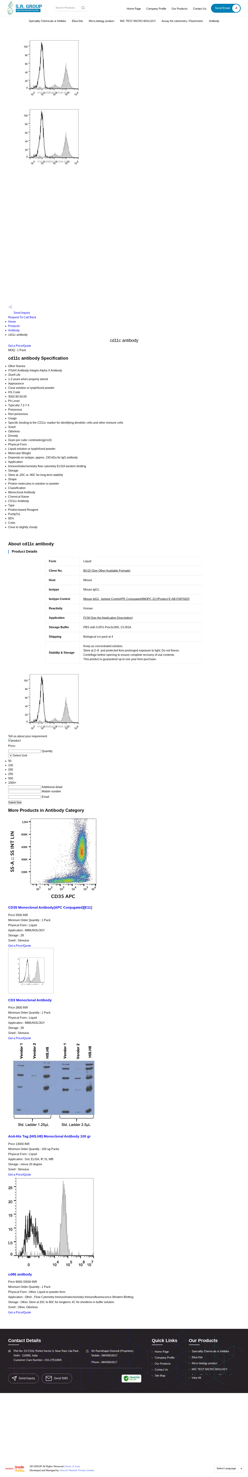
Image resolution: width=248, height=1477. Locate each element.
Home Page (134, 8)
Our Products (180, 8)
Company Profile (156, 8)
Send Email (223, 8)
